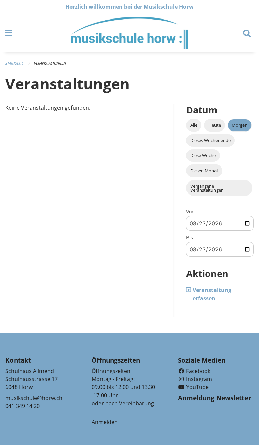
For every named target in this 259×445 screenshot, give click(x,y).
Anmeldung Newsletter (214, 398)
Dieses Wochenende (210, 140)
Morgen (240, 125)
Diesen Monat (204, 171)
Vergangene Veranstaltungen (207, 188)
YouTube (197, 387)
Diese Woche (203, 155)
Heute (214, 125)
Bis (189, 237)
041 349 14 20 (22, 406)
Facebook (197, 371)
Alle (193, 125)
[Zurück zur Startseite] (129, 33)
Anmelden (105, 422)
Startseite (14, 63)
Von (190, 211)
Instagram (198, 379)
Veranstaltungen (50, 63)
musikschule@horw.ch (33, 398)
